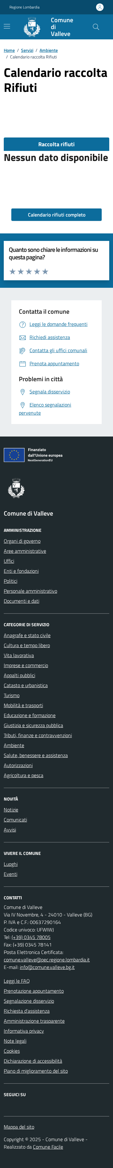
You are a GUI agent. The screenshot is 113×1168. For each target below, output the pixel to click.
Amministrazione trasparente (34, 1021)
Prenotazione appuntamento (34, 991)
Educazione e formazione (30, 715)
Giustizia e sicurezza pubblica (33, 725)
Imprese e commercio (26, 665)
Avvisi (10, 829)
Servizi (27, 50)
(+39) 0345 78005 (31, 937)
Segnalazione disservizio (29, 1001)
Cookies (12, 1051)
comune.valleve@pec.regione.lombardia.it (47, 959)
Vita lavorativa (19, 655)
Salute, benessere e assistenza (36, 755)
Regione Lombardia (24, 7)
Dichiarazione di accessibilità (33, 1061)
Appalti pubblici (19, 675)
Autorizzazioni (18, 765)
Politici (10, 581)
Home (9, 50)
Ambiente (49, 50)
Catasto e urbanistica (26, 685)
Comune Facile (48, 1147)
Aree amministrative (25, 551)
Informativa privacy (24, 1031)
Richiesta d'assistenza (27, 1011)
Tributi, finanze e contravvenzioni (38, 735)
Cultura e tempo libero (27, 645)
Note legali (15, 1041)
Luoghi (11, 864)
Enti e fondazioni (21, 571)
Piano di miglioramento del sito (36, 1071)
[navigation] (7, 26)
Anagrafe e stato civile (27, 635)
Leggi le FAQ (17, 981)
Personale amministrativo (30, 591)
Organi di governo (22, 541)
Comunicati (15, 819)
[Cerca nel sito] (96, 26)
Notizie (11, 809)
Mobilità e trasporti (23, 705)
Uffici (9, 561)
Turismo (11, 695)
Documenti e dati (21, 601)
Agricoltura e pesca (23, 775)
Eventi (10, 874)
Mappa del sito (19, 1127)
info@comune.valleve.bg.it (47, 967)
